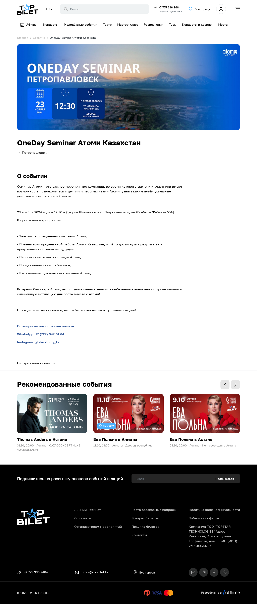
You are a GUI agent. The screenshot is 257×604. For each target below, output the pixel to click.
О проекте (82, 518)
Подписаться (224, 478)
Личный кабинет (87, 510)
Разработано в (212, 592)
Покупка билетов (145, 527)
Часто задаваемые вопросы (154, 510)
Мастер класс (127, 24)
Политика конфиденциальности (214, 510)
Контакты (139, 535)
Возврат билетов (145, 518)
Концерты (50, 24)
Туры (172, 24)
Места (223, 24)
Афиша (31, 24)
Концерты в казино (197, 24)
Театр (107, 24)
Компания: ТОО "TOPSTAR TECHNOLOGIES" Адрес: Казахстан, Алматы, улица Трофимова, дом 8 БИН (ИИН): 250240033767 (213, 536)
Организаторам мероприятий (98, 527)
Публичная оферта (204, 518)
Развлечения (153, 24)
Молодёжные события (80, 24)
